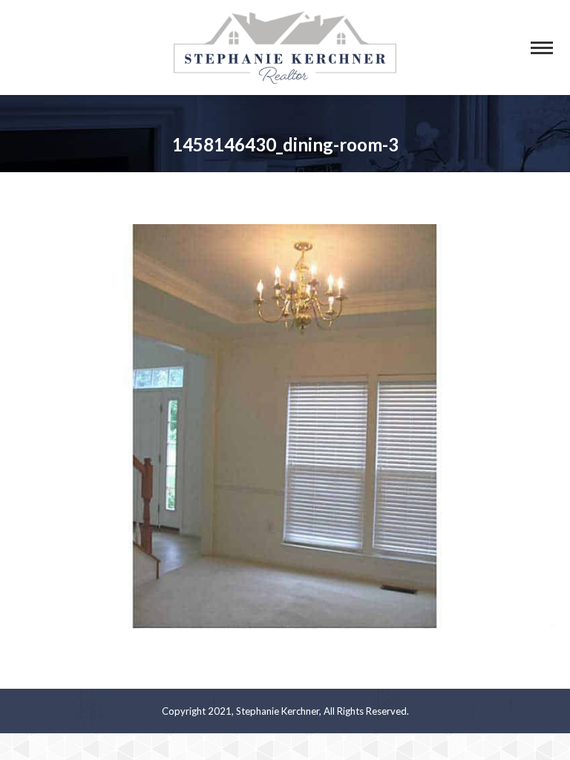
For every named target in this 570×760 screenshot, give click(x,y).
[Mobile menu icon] (541, 47)
